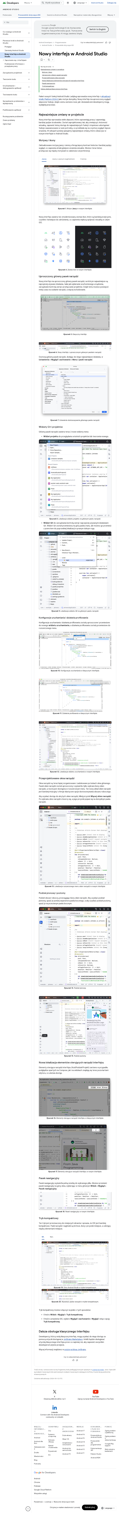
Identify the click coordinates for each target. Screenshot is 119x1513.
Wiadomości (38, 1456)
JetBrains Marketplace (73, 1339)
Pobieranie (7, 15)
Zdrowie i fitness (51, 1441)
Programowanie (60, 42)
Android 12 (81, 1449)
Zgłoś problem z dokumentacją (110, 1438)
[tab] (44, 159)
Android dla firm (38, 1442)
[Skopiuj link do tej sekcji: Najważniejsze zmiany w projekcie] (86, 114)
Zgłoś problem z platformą (110, 1432)
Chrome (37, 1482)
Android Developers (45, 42)
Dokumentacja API (96, 1449)
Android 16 (81, 1434)
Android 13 (80, 1446)
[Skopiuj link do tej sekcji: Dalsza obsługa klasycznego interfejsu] (91, 1331)
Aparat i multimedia (52, 1446)
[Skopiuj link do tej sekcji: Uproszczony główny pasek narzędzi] (80, 276)
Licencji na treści (98, 1370)
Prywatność (52, 1451)
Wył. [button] (52, 1237)
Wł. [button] (43, 1237)
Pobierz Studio (96, 1454)
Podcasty (37, 1464)
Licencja (48, 1502)
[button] (14, 33)
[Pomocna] (106, 42)
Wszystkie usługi (40, 1493)
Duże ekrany (67, 1435)
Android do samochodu (66, 1449)
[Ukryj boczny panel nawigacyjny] (28, 1508)
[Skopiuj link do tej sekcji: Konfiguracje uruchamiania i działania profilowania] (90, 618)
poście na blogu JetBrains (75, 1349)
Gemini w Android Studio (57, 15)
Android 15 (81, 1438)
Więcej (27, 3)
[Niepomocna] (109, 42)
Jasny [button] (44, 159)
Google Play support (109, 1445)
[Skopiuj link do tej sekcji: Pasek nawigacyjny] (61, 1178)
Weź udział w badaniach (110, 1450)
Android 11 (80, 1453)
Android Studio (97, 3)
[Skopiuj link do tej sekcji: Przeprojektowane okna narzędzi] (76, 778)
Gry (49, 1431)
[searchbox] (15, 22)
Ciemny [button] (83, 159)
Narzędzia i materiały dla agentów (87, 15)
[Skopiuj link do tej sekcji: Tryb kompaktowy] (60, 1218)
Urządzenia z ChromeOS (67, 1444)
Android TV (66, 1454)
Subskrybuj (90, 1507)
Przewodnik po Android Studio (96, 1436)
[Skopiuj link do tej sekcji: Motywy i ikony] (57, 140)
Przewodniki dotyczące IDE (29, 15)
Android (37, 1438)
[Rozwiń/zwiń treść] (53, 66)
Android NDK (95, 1458)
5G (49, 1455)
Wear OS (65, 1439)
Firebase (37, 1486)
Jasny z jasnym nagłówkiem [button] (63, 159)
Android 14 (81, 1442)
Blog (35, 1460)
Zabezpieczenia (39, 1448)
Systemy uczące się (52, 1435)
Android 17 (81, 1431)
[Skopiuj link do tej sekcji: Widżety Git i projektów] (65, 427)
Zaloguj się (111, 3)
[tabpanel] (75, 186)
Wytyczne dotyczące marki (64, 1502)
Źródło (36, 1452)
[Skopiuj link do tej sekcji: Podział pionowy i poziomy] (67, 893)
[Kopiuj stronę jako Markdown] (49, 60)
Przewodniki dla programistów (96, 1443)
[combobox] (52, 3)
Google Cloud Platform (42, 1490)
